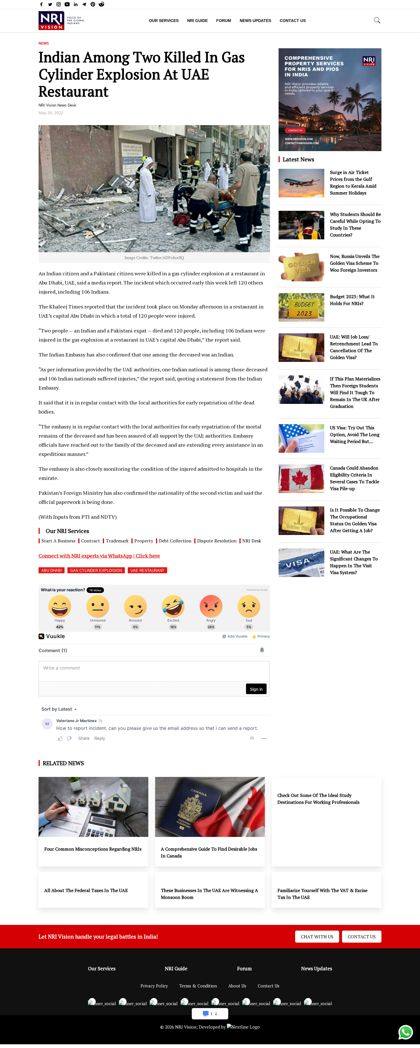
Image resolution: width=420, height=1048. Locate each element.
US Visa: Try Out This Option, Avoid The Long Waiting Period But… (354, 434)
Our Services (164, 20)
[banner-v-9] (330, 148)
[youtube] (67, 5)
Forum (223, 20)
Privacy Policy (154, 986)
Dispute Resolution (217, 541)
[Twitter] (50, 5)
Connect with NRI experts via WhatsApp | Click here (99, 555)
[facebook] (41, 5)
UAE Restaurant (147, 570)
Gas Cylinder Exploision (96, 570)
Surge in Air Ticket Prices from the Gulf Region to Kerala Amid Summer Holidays (353, 182)
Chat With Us (317, 936)
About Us (237, 986)
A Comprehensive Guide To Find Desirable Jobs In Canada (209, 852)
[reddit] (101, 5)
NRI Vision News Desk (57, 105)
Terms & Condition (198, 986)
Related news (63, 763)
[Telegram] (84, 5)
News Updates (255, 20)
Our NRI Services (67, 531)
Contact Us (293, 20)
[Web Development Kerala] (243, 1027)
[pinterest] (93, 5)
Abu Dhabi (51, 570)
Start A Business (58, 541)
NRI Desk (251, 541)
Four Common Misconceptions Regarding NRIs (93, 849)
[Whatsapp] (405, 1039)
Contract (90, 541)
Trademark (117, 541)
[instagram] (58, 5)
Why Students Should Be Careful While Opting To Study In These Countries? (355, 224)
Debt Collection (175, 541)
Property (143, 541)
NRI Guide (197, 20)
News (44, 43)
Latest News (298, 159)
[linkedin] (76, 5)
